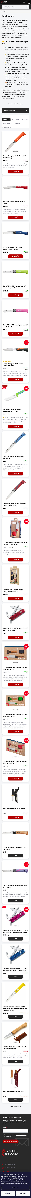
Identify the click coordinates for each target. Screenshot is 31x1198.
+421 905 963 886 (10, 1167)
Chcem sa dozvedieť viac (14, 104)
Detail (15, 855)
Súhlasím (23, 1193)
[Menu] (29, 2)
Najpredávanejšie (8, 123)
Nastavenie (15, 1188)
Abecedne (17, 123)
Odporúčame (6, 119)
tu (28, 1184)
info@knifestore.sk (10, 1164)
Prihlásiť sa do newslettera (10, 1141)
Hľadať (27, 7)
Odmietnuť (8, 1193)
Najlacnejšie (15, 119)
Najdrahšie (25, 119)
